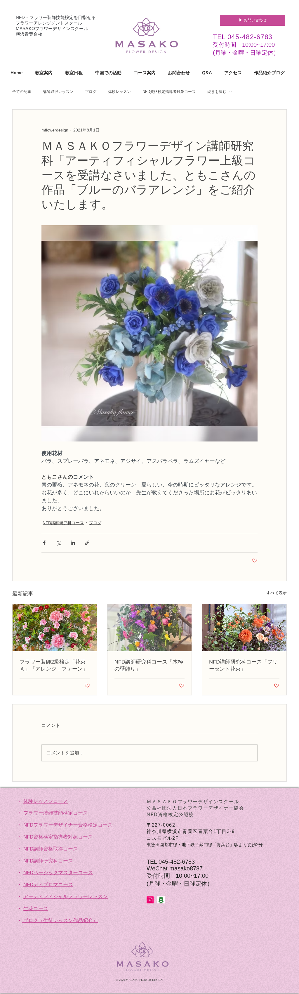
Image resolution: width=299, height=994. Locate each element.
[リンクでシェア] (87, 543)
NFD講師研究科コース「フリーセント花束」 (243, 665)
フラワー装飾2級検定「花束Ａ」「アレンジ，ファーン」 (54, 665)
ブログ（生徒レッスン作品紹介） (60, 920)
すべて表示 (276, 592)
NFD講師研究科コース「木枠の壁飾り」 (148, 665)
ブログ (90, 91)
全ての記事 (21, 91)
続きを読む (216, 91)
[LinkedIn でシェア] (73, 543)
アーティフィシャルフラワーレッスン (65, 896)
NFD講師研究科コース (63, 522)
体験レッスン (119, 91)
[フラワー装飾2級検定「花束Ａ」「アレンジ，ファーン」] (55, 627)
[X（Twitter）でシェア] (58, 543)
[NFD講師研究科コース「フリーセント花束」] (244, 627)
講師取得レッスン (58, 91)
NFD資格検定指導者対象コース (169, 91)
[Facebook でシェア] (44, 543)
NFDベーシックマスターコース (58, 872)
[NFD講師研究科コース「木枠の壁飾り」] (149, 627)
